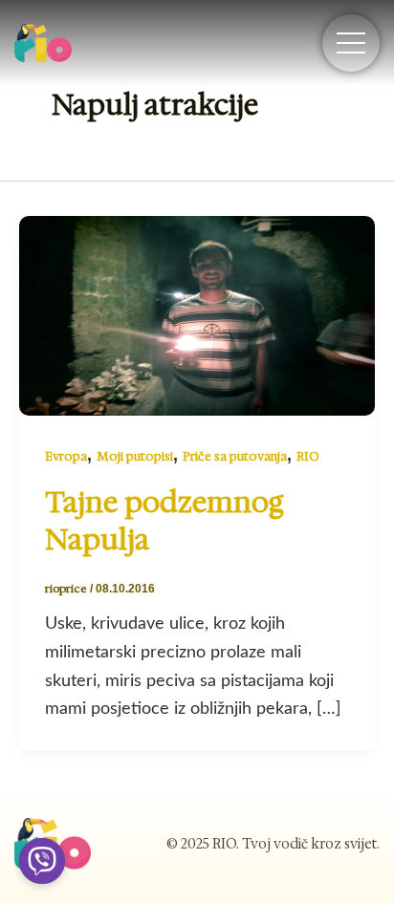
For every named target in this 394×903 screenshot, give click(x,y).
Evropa (66, 456)
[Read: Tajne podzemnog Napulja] (197, 314)
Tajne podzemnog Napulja (164, 521)
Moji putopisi (135, 456)
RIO (307, 456)
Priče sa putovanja (235, 456)
